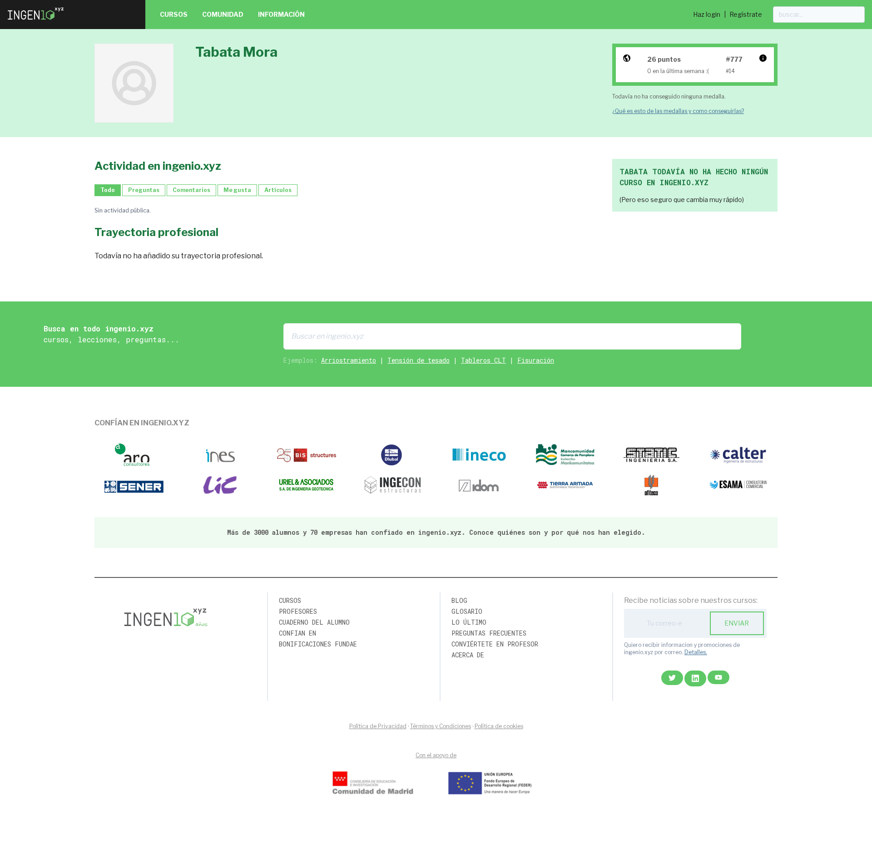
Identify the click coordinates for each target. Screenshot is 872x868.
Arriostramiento (348, 360)
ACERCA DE (467, 655)
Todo (107, 190)
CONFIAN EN (297, 633)
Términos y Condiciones (440, 726)
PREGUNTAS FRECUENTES (488, 633)
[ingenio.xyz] (36, 21)
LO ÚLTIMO (468, 622)
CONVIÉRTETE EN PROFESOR (494, 644)
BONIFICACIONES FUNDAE (318, 644)
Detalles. (695, 652)
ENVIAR (736, 623)
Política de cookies (499, 726)
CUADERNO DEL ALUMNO (314, 622)
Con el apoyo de (436, 755)
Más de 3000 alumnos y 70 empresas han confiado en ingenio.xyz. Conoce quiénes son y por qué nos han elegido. (436, 532)
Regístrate (745, 14)
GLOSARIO (466, 611)
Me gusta (237, 190)
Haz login (706, 14)
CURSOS (290, 600)
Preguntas (143, 190)
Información (281, 14)
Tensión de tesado (418, 360)
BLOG (459, 600)
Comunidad (222, 14)
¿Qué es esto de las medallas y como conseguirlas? (678, 111)
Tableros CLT (483, 360)
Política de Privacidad (377, 726)
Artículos (278, 190)
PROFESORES (298, 611)
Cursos (174, 14)
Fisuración (535, 360)
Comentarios (191, 190)
